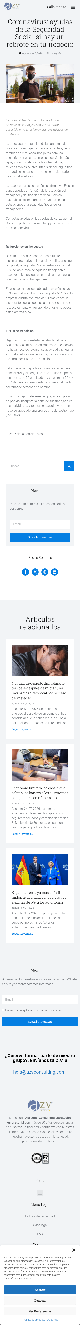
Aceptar (40, 1290)
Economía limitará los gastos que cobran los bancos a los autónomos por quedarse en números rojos (40, 793)
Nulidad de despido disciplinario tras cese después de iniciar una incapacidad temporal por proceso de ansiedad (39, 690)
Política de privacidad (34, 1319)
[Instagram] (44, 572)
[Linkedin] (54, 572)
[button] (74, 1250)
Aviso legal (53, 1319)
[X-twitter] (35, 572)
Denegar (40, 1300)
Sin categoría (54, 53)
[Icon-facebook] (25, 572)
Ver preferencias (40, 1311)
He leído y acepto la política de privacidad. (34, 1010)
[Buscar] (69, 466)
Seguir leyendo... (22, 729)
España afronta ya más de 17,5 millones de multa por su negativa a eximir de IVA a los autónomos (39, 897)
